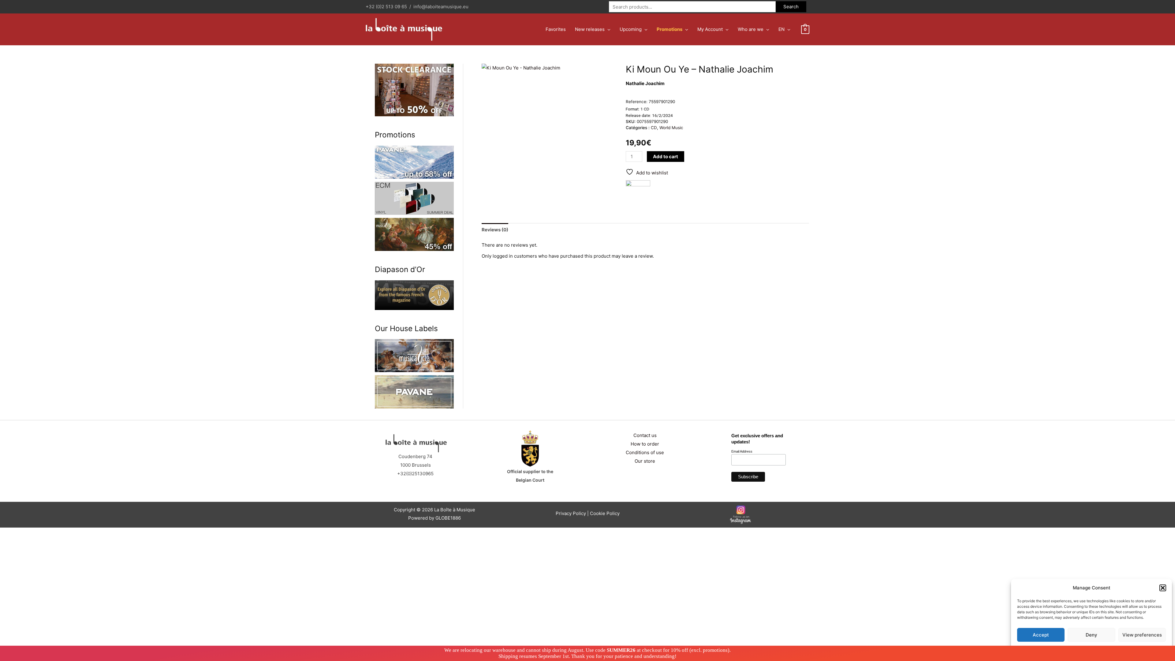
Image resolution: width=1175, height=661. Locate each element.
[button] (1163, 588)
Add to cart (665, 156)
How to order (645, 444)
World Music (671, 127)
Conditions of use (645, 452)
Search (791, 6)
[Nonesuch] (638, 192)
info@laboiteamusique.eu (440, 6)
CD (654, 127)
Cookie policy (1076, 649)
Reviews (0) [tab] (495, 230)
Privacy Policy (1103, 649)
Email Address (741, 451)
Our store (645, 461)
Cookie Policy (605, 513)
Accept (1041, 635)
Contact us (645, 435)
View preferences (1142, 635)
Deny (1091, 635)
